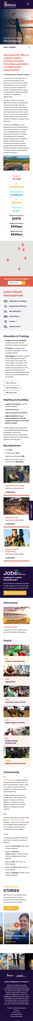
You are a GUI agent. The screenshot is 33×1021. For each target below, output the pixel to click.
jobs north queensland (15, 593)
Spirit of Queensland (13, 820)
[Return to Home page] (16, 4)
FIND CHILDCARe (11, 392)
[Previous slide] (5, 620)
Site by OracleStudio (17, 1016)
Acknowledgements (16, 1014)
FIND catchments (12, 388)
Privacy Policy (16, 1012)
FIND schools (11, 383)
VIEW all (11, 908)
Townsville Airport (9, 780)
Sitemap (16, 1010)
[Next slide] (28, 620)
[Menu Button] (28, 4)
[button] (8, 260)
